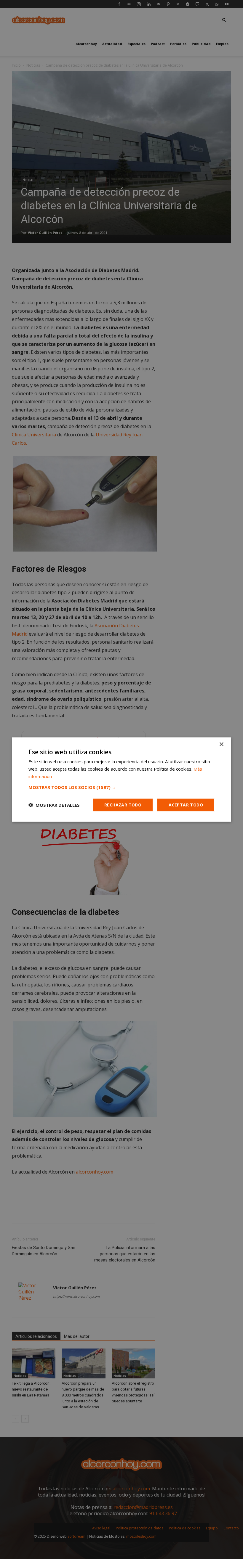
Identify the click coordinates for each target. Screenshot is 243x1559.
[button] (121, 787)
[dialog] (121, 779)
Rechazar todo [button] (122, 804)
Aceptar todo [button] (186, 804)
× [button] (221, 744)
